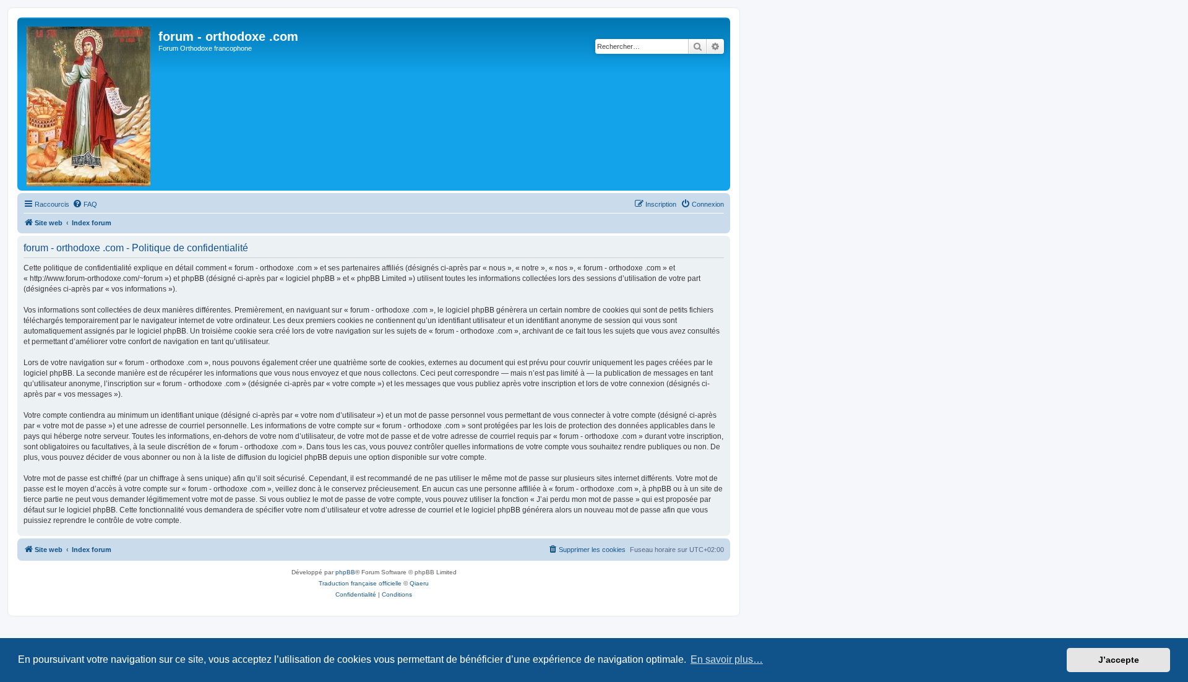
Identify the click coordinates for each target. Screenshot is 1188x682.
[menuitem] (84, 204)
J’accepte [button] (1118, 660)
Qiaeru (419, 583)
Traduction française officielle (360, 583)
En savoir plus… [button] (727, 659)
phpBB (345, 572)
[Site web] (89, 104)
